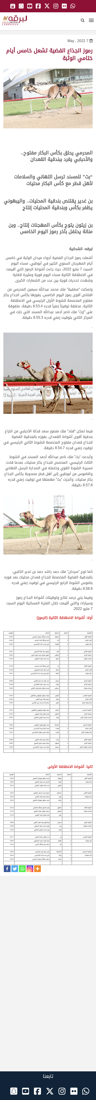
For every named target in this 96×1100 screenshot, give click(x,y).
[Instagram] (30, 868)
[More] (37, 868)
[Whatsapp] (22, 868)
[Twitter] (14, 868)
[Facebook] (7, 868)
